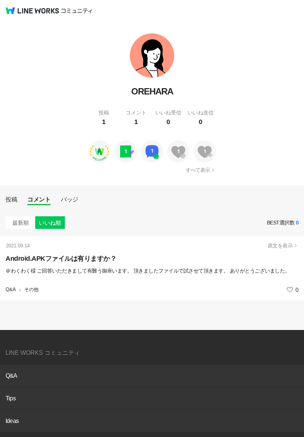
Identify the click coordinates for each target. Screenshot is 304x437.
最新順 (20, 223)
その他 (31, 289)
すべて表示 (198, 170)
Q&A (11, 289)
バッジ (69, 199)
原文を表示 (280, 245)
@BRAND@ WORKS (32, 10)
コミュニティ (76, 11)
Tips (11, 398)
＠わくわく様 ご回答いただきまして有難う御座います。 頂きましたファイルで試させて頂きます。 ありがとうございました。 (148, 271)
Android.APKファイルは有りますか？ (61, 258)
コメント (38, 199)
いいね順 (50, 223)
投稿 (11, 199)
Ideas (12, 421)
